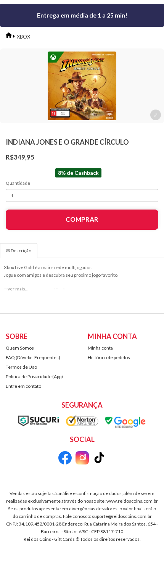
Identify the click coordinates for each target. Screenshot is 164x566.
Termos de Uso (21, 367)
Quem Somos (20, 348)
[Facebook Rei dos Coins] (65, 459)
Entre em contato (23, 386)
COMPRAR (82, 219)
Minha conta (100, 348)
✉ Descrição (18, 250)
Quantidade (18, 183)
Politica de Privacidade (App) (34, 376)
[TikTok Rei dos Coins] (99, 459)
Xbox (23, 37)
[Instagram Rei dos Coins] (82, 459)
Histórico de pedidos (109, 357)
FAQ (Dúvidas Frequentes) (33, 357)
